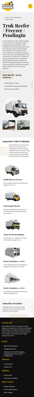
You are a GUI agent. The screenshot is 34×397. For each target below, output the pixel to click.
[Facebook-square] (32, 161)
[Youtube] (32, 168)
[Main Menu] (30, 6)
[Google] (32, 172)
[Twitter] (32, 164)
